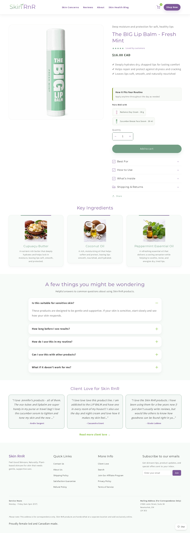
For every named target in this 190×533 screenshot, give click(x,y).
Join (177, 473)
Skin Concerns (70, 7)
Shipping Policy (60, 475)
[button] (147, 161)
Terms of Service (106, 487)
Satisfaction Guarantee (64, 481)
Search (101, 469)
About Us (57, 469)
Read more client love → (95, 434)
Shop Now (172, 7)
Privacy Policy (104, 481)
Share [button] (119, 196)
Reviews (88, 7)
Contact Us (58, 463)
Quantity (116, 129)
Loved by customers (135, 48)
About (100, 7)
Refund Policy (60, 487)
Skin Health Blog (119, 7)
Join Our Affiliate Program (111, 475)
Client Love (103, 463)
